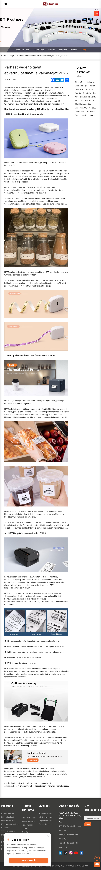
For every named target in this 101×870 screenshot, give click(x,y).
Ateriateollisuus (45, 813)
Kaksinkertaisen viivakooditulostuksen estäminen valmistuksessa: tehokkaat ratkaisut (50, 786)
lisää (79, 76)
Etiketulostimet (7, 817)
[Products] (5, 4)
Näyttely (63, 50)
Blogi (84, 50)
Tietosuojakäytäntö (53, 866)
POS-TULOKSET (8, 813)
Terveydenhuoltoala (46, 824)
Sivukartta (82, 866)
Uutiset (74, 50)
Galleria (51, 50)
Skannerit (5, 828)
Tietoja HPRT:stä (21, 50)
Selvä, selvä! (29, 860)
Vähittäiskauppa (45, 817)
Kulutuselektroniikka (10, 824)
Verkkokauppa (28, 821)
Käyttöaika (70, 866)
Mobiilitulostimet (8, 820)
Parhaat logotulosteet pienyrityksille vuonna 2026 (29, 783)
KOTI (3, 55)
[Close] (48, 836)
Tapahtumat (38, 50)
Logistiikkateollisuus (46, 820)
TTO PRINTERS (8, 831)
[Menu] (96, 4)
